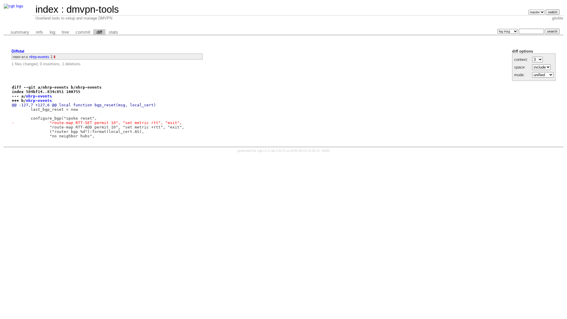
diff (99, 32)
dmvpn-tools (92, 9)
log (52, 32)
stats (113, 32)
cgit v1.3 (263, 150)
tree (65, 32)
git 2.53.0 (277, 150)
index (46, 9)
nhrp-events (39, 57)
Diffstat (18, 51)
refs (39, 32)
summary (20, 32)
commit (83, 32)
